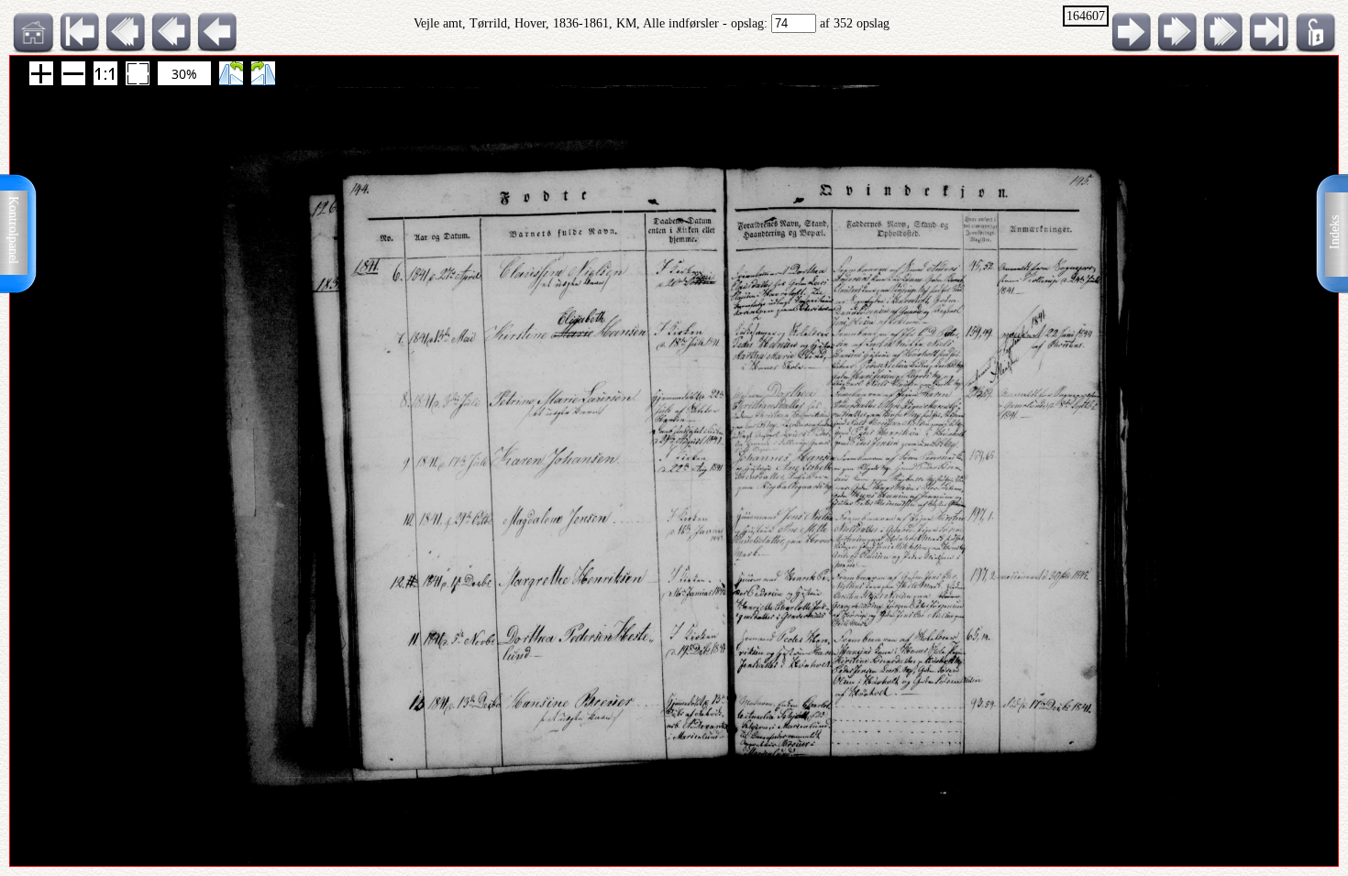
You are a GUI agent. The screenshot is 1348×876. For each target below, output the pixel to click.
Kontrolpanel (13, 230)
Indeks (1335, 232)
